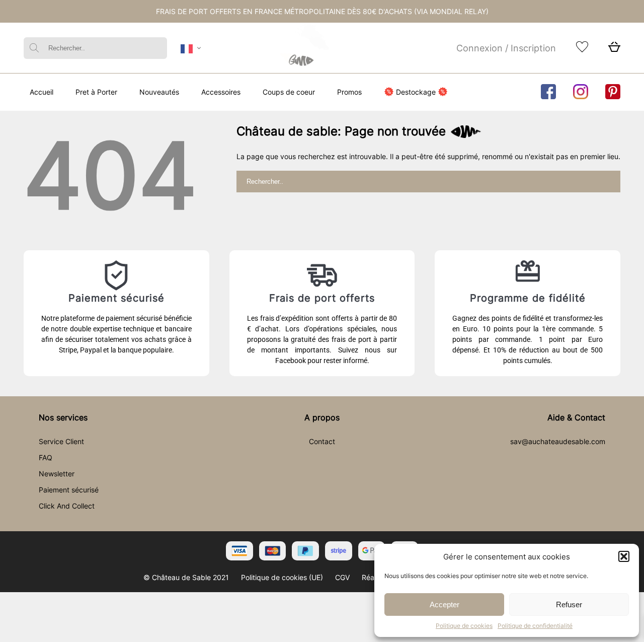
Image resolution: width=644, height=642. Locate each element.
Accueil (41, 92)
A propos (322, 417)
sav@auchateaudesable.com (557, 441)
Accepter (444, 604)
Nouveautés (159, 92)
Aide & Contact (576, 417)
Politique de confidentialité (535, 625)
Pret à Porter (96, 92)
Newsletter (56, 473)
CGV (342, 577)
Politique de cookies (464, 625)
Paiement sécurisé (69, 489)
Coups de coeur (289, 92)
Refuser (569, 604)
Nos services (63, 417)
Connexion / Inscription (506, 48)
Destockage (416, 92)
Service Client (61, 441)
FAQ (45, 457)
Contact (322, 441)
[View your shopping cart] (614, 49)
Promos (349, 92)
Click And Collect (67, 506)
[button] (624, 556)
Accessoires (220, 92)
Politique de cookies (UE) (282, 577)
